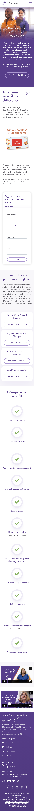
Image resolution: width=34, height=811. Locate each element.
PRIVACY (17, 798)
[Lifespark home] (10, 3)
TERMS (23, 798)
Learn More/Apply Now (17, 324)
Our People (9, 747)
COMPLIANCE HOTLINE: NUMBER (17, 804)
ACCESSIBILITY (7, 800)
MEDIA (10, 798)
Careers (8, 756)
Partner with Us (11, 743)
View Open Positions (17, 75)
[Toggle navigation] (30, 3)
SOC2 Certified (11, 751)
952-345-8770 (10, 767)
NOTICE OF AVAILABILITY (17, 806)
